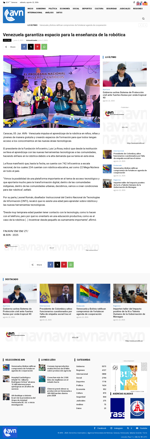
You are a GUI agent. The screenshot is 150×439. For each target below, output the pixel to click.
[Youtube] (137, 428)
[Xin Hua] (137, 408)
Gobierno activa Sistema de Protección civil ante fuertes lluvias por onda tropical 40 (124, 95)
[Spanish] (146, 3)
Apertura (106, 89)
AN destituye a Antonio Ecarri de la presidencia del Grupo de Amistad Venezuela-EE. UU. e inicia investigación (23, 400)
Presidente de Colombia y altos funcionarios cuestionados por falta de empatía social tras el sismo (129, 155)
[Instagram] (111, 428)
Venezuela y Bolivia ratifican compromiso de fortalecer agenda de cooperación (130, 170)
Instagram (118, 428)
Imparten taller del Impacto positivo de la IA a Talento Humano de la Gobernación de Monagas (81, 25)
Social (7, 40)
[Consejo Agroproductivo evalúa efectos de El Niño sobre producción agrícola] (42, 367)
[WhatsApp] (44, 47)
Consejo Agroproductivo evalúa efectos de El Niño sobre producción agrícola (59, 368)
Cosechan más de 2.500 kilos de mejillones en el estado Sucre (57, 379)
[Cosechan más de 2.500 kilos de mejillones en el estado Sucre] (42, 379)
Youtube (143, 428)
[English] (138, 3)
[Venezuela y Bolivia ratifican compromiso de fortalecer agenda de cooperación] (107, 169)
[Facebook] (134, 2)
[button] (143, 18)
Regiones (117, 180)
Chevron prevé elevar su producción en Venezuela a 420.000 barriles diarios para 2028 (59, 392)
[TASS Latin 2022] (117, 408)
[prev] (140, 25)
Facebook (102, 428)
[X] (31, 47)
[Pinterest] (37, 47)
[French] (142, 3)
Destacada (118, 165)
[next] (145, 25)
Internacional (119, 151)
